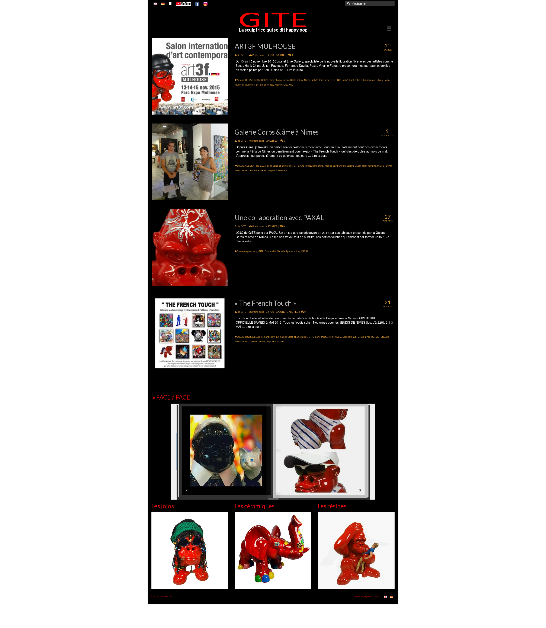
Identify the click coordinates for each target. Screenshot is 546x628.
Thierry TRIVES (257, 341)
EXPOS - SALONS (275, 55)
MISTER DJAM (384, 165)
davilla (257, 79)
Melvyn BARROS (366, 336)
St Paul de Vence (264, 84)
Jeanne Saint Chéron (335, 165)
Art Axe (240, 79)
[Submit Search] (348, 3)
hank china (354, 79)
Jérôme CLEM (354, 165)
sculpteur (239, 84)
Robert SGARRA (258, 170)
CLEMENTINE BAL (254, 165)
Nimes (380, 79)
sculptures (250, 84)
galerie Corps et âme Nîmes (296, 79)
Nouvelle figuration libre (288, 251)
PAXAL (387, 79)
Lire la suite (295, 70)
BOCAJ (249, 79)
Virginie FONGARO (283, 84)
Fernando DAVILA (270, 336)
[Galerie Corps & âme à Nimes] (190, 162)
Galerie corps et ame (271, 79)
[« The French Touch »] (190, 333)
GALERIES (271, 140)
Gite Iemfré (342, 79)
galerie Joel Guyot (321, 79)
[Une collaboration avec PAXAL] (190, 247)
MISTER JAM (382, 336)
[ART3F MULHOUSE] (190, 76)
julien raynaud (368, 79)
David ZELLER (252, 336)
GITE (243, 55)
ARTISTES (271, 226)
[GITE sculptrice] (273, 20)
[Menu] (389, 29)
